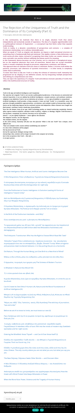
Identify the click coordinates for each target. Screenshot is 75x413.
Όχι (42, 410)
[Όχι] (73, 408)
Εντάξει (35, 410)
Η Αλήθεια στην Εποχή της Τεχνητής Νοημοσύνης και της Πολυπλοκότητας (29, 149)
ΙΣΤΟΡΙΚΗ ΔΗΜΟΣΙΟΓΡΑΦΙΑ (14, 147)
